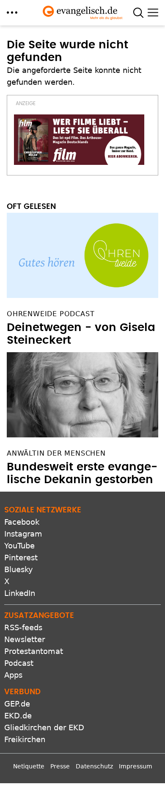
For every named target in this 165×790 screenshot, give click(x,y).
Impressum (135, 766)
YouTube (19, 545)
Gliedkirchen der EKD (44, 727)
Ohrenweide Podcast (50, 314)
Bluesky (18, 569)
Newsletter (24, 639)
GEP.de (17, 703)
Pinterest (21, 557)
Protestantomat (33, 651)
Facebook (21, 521)
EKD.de (18, 715)
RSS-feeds (23, 627)
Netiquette (28, 766)
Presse (60, 766)
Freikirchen (24, 739)
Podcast (18, 663)
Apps (13, 674)
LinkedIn (19, 593)
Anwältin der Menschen (56, 453)
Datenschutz (94, 766)
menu (12, 12)
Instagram (23, 533)
